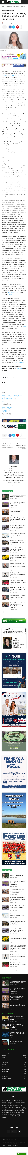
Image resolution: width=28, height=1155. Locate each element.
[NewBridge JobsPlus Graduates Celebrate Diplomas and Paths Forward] (5, 574)
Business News (8, 6)
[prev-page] (3, 612)
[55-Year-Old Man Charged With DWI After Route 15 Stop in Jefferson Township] (5, 527)
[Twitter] (13, 27)
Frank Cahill (7, 23)
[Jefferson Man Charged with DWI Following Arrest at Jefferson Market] (5, 512)
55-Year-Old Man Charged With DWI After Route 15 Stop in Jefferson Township (18, 527)
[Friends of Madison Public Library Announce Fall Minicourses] (5, 497)
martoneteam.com (19, 362)
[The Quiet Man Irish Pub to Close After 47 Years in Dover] (5, 1042)
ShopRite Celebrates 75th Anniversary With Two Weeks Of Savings (18, 1018)
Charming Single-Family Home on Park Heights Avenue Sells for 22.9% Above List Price (7, 398)
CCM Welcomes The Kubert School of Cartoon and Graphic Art (17, 589)
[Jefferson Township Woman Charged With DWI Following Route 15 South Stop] (5, 549)
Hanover (3, 606)
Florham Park (4, 567)
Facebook (10, 294)
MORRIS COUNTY (6, 870)
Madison (4, 498)
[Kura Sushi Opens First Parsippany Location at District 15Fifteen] (5, 1026)
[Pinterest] (17, 27)
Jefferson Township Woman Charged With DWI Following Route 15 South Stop (17, 549)
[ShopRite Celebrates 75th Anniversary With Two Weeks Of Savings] (5, 1018)
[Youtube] (19, 1131)
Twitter (24, 326)
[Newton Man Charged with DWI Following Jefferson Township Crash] (5, 519)
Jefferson (4, 521)
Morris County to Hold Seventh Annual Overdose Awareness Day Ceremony (17, 504)
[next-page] (5, 612)
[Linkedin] (15, 484)
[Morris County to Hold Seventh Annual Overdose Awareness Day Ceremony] (5, 504)
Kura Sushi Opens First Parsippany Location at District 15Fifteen (17, 1026)
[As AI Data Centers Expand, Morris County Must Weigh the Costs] (5, 1034)
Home (3, 6)
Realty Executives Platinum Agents (11, 75)
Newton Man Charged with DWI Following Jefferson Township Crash (17, 519)
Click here (19, 368)
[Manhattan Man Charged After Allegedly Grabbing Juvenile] (5, 542)
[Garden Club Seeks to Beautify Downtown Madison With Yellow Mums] (5, 557)
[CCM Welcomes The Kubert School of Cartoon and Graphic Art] (5, 589)
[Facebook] (10, 27)
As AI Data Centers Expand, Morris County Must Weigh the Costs (17, 1034)
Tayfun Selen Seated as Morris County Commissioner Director (7, 445)
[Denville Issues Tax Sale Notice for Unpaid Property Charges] (5, 535)
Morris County (11, 10)
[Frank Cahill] (3, 23)
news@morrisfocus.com (14, 1121)
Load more (13, 970)
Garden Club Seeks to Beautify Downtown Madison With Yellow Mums (18, 557)
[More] (21, 27)
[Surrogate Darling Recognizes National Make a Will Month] (5, 597)
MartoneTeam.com (13, 292)
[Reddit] (12, 1131)
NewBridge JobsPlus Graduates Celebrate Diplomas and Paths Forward (18, 574)
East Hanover (4, 584)
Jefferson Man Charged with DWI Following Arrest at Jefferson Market (17, 511)
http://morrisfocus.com (14, 468)
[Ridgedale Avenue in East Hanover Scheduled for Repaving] (5, 582)
